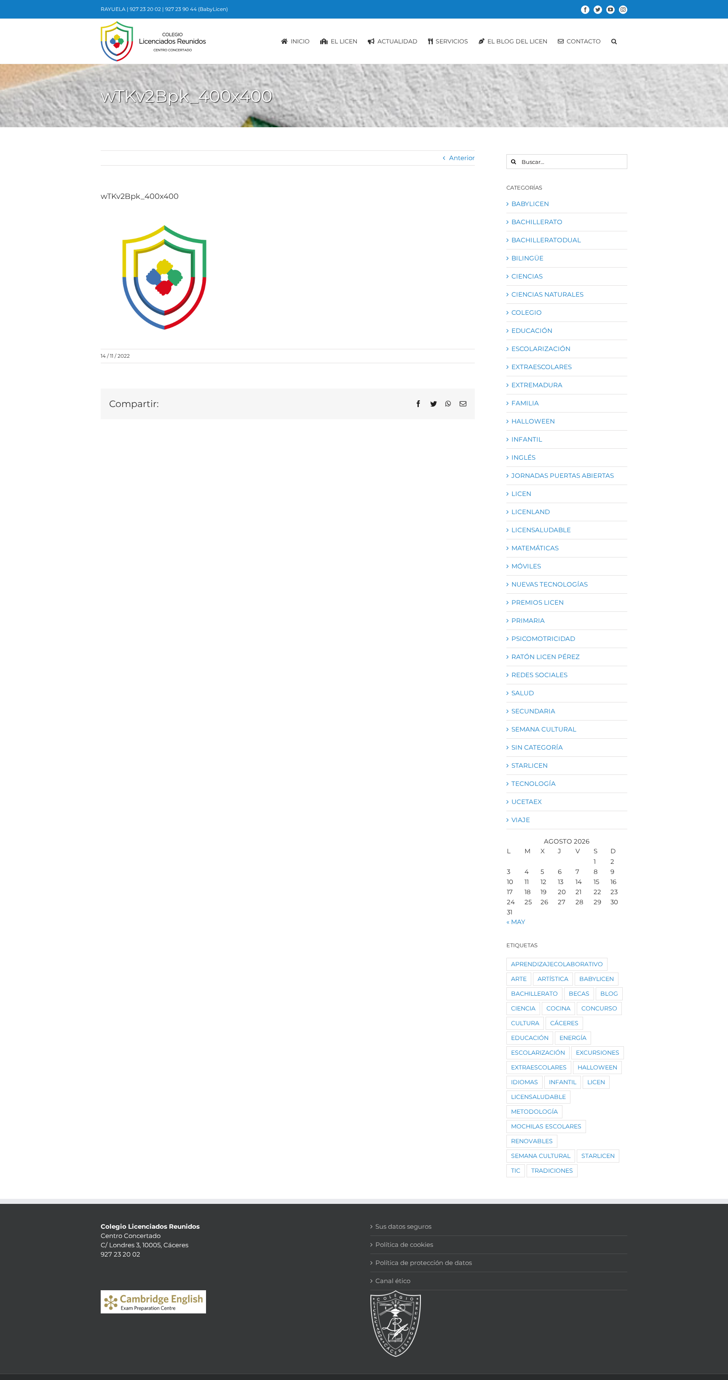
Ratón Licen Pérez (545, 657)
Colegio (526, 312)
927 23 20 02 (145, 9)
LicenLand (530, 512)
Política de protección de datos (423, 1263)
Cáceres (564, 1023)
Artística (553, 978)
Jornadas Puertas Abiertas (562, 476)
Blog (609, 993)
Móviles (526, 566)
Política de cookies (404, 1245)
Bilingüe (527, 258)
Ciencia (523, 1008)
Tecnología (533, 784)
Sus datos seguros (403, 1226)
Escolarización (540, 349)
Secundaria (533, 711)
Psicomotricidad (543, 639)
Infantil (526, 439)
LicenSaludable (541, 530)
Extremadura (536, 385)
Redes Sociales (539, 675)
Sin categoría (537, 747)
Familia (525, 403)
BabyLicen (530, 204)
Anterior (462, 158)
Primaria (528, 620)
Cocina (558, 1008)
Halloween (533, 421)
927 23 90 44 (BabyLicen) (196, 9)
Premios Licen (537, 602)
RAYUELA (113, 9)
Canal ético (392, 1281)
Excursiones (597, 1052)
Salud (522, 693)
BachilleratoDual (546, 240)
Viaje (520, 820)
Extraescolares (541, 367)
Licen (521, 494)
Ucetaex (526, 802)
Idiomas (524, 1082)
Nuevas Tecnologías (549, 584)
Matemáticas (535, 548)
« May (515, 922)
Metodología (534, 1111)
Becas (579, 993)
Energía (572, 1037)
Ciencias (527, 276)
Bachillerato (536, 222)
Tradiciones (552, 1170)
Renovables (532, 1141)
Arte (519, 978)
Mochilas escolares (546, 1126)
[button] (614, 41)
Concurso (599, 1008)
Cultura (525, 1023)
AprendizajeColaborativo (557, 964)
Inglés (523, 457)
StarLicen (529, 765)
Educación (531, 331)
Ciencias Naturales (547, 294)
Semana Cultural (543, 729)
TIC (515, 1170)
